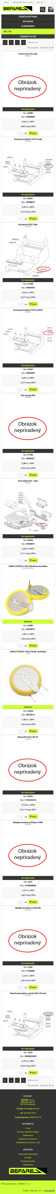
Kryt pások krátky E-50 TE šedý (28, 140)
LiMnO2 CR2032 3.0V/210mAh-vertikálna (28, 653)
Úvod (6, 2)
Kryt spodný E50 (28, 396)
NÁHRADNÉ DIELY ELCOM (23, 2)
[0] (51, 10)
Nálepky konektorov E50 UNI (28, 909)
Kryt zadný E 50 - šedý (28, 482)
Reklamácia (28, 1135)
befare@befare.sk (31, 1109)
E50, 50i (40, 2)
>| (23, 43)
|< (5, 43)
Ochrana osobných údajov (28, 1132)
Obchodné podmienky (28, 1154)
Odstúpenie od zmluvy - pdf (28, 1142)
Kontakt (28, 1158)
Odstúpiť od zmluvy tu (28, 1139)
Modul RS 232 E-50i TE (28, 738)
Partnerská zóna (28, 1161)
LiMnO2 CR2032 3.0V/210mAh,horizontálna (28, 567)
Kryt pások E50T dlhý (27, 225)
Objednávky (28, 1165)
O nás (28, 1128)
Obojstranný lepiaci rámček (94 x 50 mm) (28, 994)
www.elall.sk (49, 1191)
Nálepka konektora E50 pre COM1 (28, 823)
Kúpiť (34, 133)
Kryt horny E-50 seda (28, 55)
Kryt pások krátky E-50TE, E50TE (28, 311)
